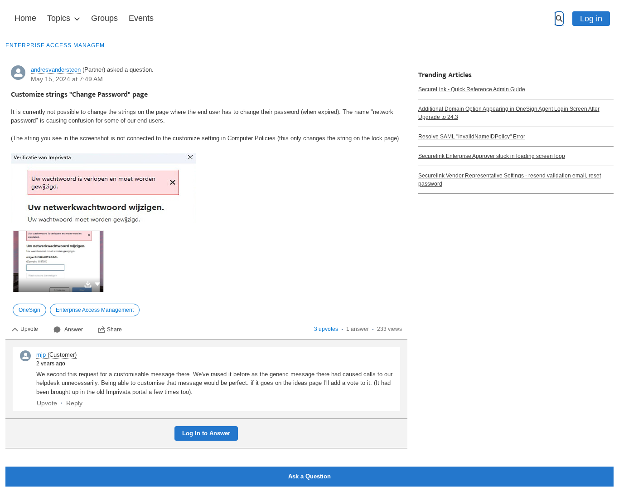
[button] (97, 283)
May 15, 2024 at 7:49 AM (67, 79)
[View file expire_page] (58, 261)
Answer (73, 329)
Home (25, 18)
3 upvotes (326, 329)
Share (114, 329)
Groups (104, 18)
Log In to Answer (206, 433)
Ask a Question (309, 476)
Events (141, 18)
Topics (58, 18)
